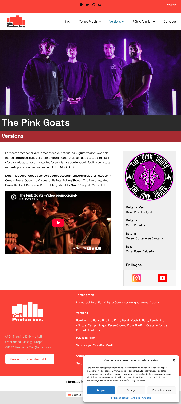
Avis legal (135, 397)
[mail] (99, 4)
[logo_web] (16, 16)
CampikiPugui (97, 325)
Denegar (131, 390)
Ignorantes (140, 302)
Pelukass (82, 320)
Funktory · (94, 330)
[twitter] (87, 4)
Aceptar (101, 390)
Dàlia (111, 325)
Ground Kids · (125, 325)
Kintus (81, 325)
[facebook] (81, 4)
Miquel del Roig (86, 302)
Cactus (155, 302)
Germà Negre (123, 302)
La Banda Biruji (99, 320)
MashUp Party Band (144, 320)
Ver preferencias (161, 390)
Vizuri (162, 320)
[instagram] (93, 4)
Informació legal (76, 381)
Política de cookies (120, 397)
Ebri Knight (105, 302)
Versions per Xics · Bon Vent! (94, 345)
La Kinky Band (120, 320)
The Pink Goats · (145, 325)
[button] (174, 360)
